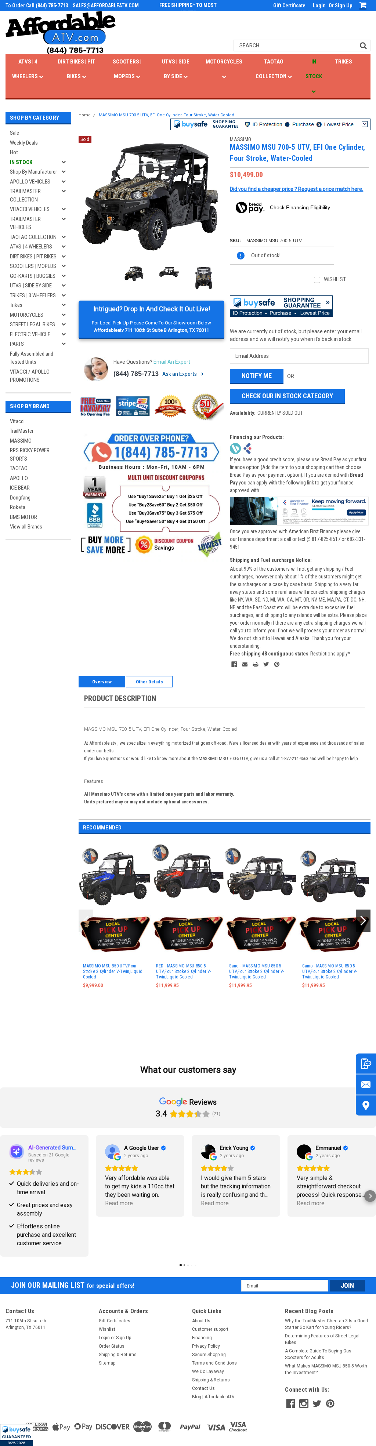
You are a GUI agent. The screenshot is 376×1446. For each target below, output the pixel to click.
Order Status (111, 1346)
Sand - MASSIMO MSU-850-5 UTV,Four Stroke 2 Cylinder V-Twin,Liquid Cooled (256, 971)
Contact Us (203, 1388)
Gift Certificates (114, 1320)
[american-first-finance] (247, 448)
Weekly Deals (24, 142)
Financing (202, 1337)
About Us (201, 1320)
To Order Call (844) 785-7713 (37, 5)
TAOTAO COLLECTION (272, 69)
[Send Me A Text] (366, 1064)
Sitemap (107, 1363)
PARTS (17, 344)
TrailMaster (21, 431)
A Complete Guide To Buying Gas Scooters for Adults (318, 1354)
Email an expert (171, 362)
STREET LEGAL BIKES (32, 324)
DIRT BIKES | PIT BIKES (76, 69)
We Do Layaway (208, 1371)
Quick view (115, 906)
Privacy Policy (206, 1346)
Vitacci (17, 421)
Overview (102, 681)
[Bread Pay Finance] (235, 448)
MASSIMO (21, 440)
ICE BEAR (20, 487)
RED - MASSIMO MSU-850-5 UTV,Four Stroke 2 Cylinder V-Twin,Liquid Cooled (183, 971)
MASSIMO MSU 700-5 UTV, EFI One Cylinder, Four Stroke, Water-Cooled (166, 115)
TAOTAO (19, 468)
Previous (86, 197)
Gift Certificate (289, 5)
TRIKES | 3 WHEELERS (33, 295)
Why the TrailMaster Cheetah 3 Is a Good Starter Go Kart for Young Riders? (326, 1324)
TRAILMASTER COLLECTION (25, 195)
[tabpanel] (115, 929)
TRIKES (343, 61)
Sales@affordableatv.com (106, 5)
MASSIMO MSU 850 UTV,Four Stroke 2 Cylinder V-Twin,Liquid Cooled (112, 971)
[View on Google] (112, 1151)
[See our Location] (366, 1106)
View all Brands (26, 526)
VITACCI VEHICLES (30, 209)
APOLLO (19, 478)
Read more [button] (119, 1203)
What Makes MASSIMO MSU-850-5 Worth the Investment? (326, 1369)
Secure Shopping (209, 1354)
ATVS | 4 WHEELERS (25, 69)
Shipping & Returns (118, 1354)
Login (319, 5)
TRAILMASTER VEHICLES (25, 223)
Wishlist (107, 1329)
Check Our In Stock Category (287, 396)
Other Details (149, 681)
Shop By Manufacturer (33, 171)
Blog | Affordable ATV (213, 1396)
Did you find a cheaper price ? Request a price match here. (296, 189)
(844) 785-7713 (136, 373)
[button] (16, 1435)
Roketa (17, 507)
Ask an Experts (180, 374)
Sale (14, 133)
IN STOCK (314, 69)
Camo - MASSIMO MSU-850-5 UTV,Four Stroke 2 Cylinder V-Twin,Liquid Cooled (329, 971)
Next (217, 197)
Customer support (210, 1329)
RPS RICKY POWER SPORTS (30, 454)
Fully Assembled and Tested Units (31, 358)
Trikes (16, 305)
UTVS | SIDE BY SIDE (175, 69)
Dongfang (20, 497)
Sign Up (343, 5)
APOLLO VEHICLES (30, 181)
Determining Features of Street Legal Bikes (322, 1339)
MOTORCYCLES (224, 61)
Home (85, 115)
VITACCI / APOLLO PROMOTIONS (30, 376)
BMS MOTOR (23, 517)
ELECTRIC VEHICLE (30, 334)
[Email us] (366, 1085)
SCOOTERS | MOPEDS (127, 69)
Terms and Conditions (214, 1363)
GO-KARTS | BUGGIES (32, 276)
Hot (14, 152)
